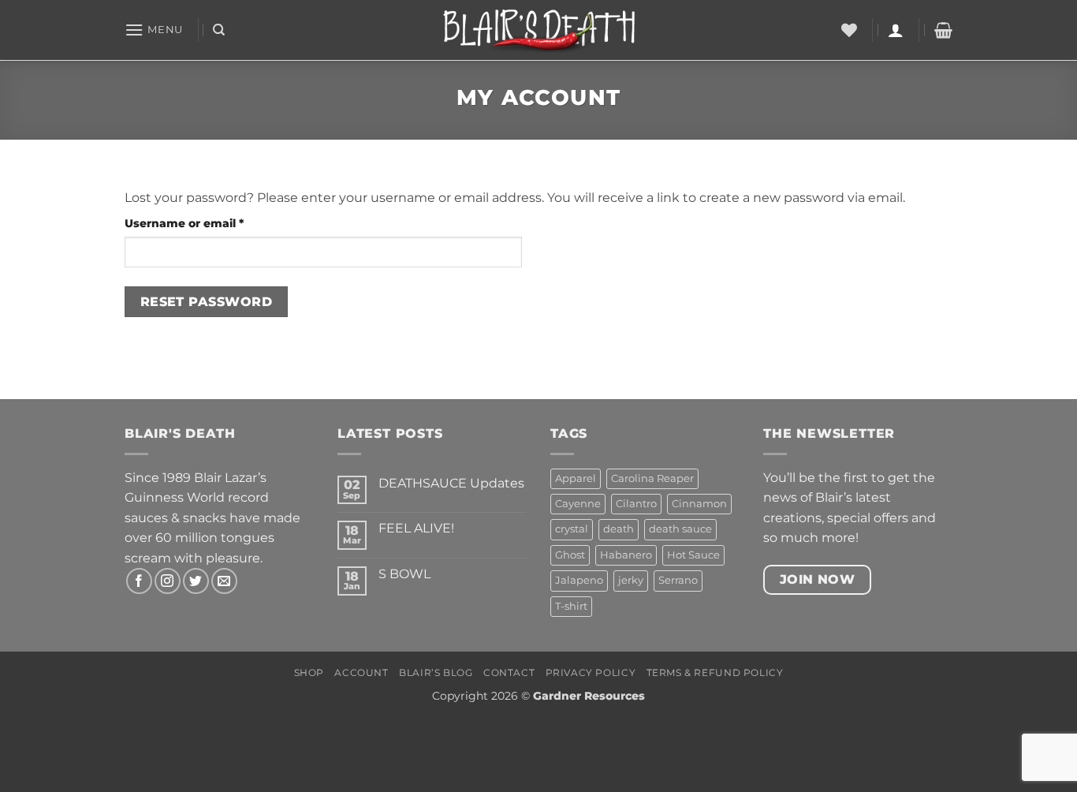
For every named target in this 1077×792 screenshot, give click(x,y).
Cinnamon (699, 504)
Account (361, 672)
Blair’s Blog (435, 672)
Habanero (626, 555)
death (618, 529)
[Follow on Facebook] (139, 581)
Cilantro (636, 504)
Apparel (575, 478)
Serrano (678, 580)
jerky (630, 580)
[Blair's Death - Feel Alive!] (538, 30)
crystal (571, 529)
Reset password (206, 301)
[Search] (219, 30)
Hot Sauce (693, 555)
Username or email (210, 222)
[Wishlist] (849, 30)
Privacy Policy (591, 672)
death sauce (680, 529)
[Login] (896, 30)
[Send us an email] (224, 581)
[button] (154, 29)
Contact (509, 672)
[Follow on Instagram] (168, 581)
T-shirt (571, 606)
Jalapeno (579, 580)
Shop (309, 672)
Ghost (570, 555)
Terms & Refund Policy (715, 672)
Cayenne (578, 504)
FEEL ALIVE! (416, 528)
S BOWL (404, 573)
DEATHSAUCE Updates (451, 483)
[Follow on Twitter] (196, 581)
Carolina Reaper (652, 478)
